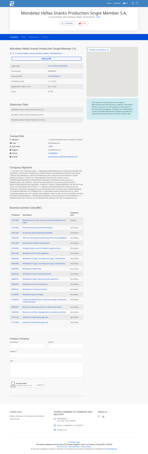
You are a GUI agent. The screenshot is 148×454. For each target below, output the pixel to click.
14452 (98, 17)
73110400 (15, 322)
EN (126, 3)
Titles (23, 37)
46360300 (15, 263)
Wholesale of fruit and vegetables (36, 253)
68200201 (15, 307)
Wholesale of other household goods (37, 274)
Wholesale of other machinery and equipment (40, 279)
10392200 (15, 238)
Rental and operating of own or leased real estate (42, 307)
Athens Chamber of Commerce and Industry (27, 416)
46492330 (15, 274)
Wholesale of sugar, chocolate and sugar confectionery (44, 258)
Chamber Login (74, 442)
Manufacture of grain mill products (36, 243)
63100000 (15, 299)
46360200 (15, 258)
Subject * (13, 351)
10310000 (15, 227)
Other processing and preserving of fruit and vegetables (45, 238)
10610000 (15, 243)
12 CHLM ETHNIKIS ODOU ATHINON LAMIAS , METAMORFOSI (38, 53)
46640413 (15, 279)
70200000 (15, 312)
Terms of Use (62, 446)
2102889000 (69, 23)
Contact (45, 37)
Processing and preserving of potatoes (38, 227)
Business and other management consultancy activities (44, 312)
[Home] (12, 3)
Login (132, 3)
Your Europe (14, 419)
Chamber (117, 3)
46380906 (15, 269)
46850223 (15, 289)
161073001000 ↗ (54, 76)
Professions (33, 37)
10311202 (15, 233)
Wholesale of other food (32, 269)
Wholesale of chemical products (35, 284)
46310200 (15, 253)
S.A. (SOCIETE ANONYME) (58, 66)
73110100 (15, 317)
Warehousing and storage (33, 294)
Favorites (137, 3)
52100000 (15, 294)
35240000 (15, 248)
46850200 (15, 284)
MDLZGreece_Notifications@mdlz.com (63, 157)
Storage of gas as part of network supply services (42, 248)
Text (11, 361)
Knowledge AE (111, 449)
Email (84, 23)
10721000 (15, 220)
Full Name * (14, 342)
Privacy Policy (86, 446)
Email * (51, 342)
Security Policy (73, 446)
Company (14, 37)
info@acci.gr (62, 430)
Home (109, 3)
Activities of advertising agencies (35, 317)
